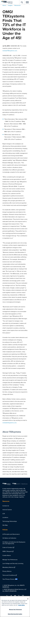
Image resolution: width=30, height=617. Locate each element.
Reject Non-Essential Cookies (15, 614)
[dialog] (15, 606)
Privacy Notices (6, 571)
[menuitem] (15, 505)
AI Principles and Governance (11, 534)
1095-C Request (7, 551)
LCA (3, 513)
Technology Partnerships (9, 521)
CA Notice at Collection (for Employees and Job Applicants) (13, 542)
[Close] (27, 599)
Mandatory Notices (7, 567)
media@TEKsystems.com (9, 51)
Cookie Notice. (21, 605)
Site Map (5, 525)
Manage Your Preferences (9, 559)
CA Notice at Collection (9, 538)
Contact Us (5, 506)
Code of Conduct (7, 547)
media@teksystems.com (9, 423)
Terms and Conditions (8, 575)
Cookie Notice (6, 555)
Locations (5, 517)
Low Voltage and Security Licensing (12, 563)
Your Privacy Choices (8, 579)
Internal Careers (7, 509)
